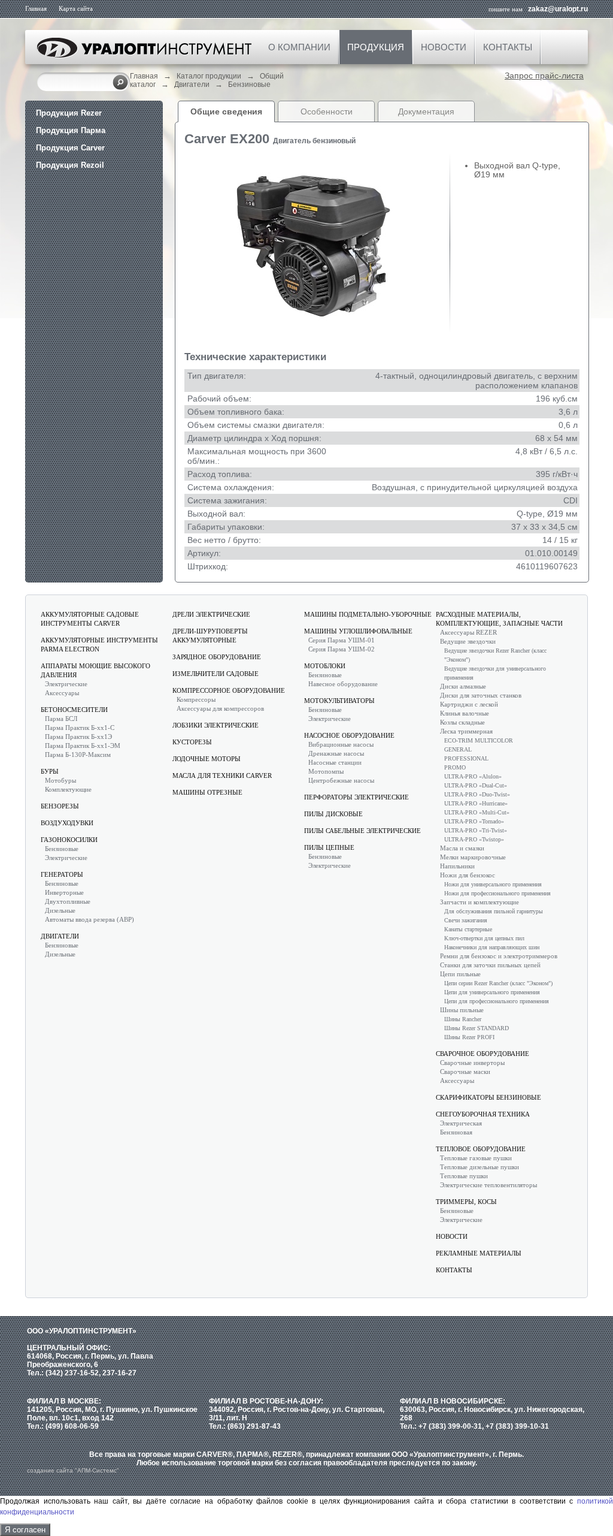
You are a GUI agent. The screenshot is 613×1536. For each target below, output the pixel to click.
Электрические (66, 683)
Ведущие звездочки (468, 641)
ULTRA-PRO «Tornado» (474, 821)
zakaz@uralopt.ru (558, 9)
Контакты (507, 47)
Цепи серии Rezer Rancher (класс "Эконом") (498, 983)
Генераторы (62, 874)
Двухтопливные (67, 901)
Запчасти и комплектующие (479, 902)
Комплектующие (68, 789)
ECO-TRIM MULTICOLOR (478, 740)
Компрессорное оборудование (228, 690)
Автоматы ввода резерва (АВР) (89, 919)
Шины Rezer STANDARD (476, 1028)
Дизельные (60, 910)
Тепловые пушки (464, 1175)
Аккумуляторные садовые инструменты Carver (90, 619)
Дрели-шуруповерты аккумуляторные (210, 635)
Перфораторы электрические (356, 797)
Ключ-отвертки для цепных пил (484, 938)
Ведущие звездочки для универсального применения (495, 673)
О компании (299, 47)
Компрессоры (196, 699)
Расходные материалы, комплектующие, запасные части (499, 619)
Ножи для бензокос (467, 875)
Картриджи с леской (469, 704)
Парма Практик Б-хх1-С (79, 727)
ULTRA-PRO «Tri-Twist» (475, 830)
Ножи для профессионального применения (497, 893)
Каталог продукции (209, 76)
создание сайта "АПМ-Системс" (73, 1470)
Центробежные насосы (341, 780)
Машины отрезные (207, 792)
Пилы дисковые (333, 813)
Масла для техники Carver (222, 775)
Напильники (457, 866)
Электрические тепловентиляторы (488, 1184)
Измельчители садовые (215, 673)
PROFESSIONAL (466, 758)
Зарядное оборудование (216, 656)
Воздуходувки (67, 822)
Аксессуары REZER (468, 632)
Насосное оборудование (349, 735)
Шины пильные (462, 1009)
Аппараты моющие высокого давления (95, 670)
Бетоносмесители (74, 709)
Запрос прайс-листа (544, 75)
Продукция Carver (70, 147)
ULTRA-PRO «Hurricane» (476, 803)
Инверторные (64, 892)
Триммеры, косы (466, 1201)
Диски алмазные (463, 686)
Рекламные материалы (478, 1253)
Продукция (375, 47)
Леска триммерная (466, 731)
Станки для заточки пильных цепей (490, 964)
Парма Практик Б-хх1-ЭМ (82, 745)
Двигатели (192, 84)
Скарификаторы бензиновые (488, 1097)
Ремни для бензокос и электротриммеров (498, 955)
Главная (36, 8)
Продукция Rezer (69, 112)
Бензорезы (60, 806)
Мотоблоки (324, 665)
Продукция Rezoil (70, 165)
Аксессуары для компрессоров (220, 708)
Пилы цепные (329, 847)
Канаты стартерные (468, 929)
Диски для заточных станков (480, 695)
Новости (443, 47)
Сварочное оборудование (482, 1053)
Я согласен (25, 1529)
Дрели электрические (211, 614)
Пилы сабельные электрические (362, 830)
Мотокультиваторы (339, 700)
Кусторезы (192, 742)
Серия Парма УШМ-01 (341, 640)
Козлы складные (462, 722)
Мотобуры (60, 780)
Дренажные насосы (336, 753)
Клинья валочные (464, 713)
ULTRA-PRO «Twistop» (474, 839)
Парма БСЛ (61, 718)
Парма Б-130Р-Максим (78, 754)
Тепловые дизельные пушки (479, 1166)
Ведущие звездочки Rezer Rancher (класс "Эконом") (495, 655)
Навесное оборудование (343, 683)
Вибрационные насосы (341, 744)
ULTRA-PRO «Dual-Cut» (475, 785)
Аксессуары (62, 692)
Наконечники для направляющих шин (491, 947)
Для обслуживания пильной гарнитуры (493, 911)
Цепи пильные (460, 973)
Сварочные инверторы (472, 1062)
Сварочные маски (465, 1071)
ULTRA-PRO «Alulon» (473, 776)
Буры (50, 771)
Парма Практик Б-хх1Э (78, 736)
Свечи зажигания (465, 920)
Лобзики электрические (215, 725)
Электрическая (461, 1123)
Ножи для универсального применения (493, 884)
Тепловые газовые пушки (476, 1157)
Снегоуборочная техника (483, 1114)
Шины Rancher (462, 1019)
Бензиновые (249, 84)
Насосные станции (335, 762)
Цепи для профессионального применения (496, 1001)
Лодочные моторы (206, 758)
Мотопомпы (326, 771)
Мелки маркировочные (473, 857)
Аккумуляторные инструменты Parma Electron (99, 644)
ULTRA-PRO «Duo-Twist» (477, 794)
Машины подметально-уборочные (368, 614)
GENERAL (458, 749)
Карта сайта (76, 8)
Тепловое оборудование (481, 1148)
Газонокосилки (69, 839)
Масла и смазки (462, 848)
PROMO (455, 767)
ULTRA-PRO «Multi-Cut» (476, 812)
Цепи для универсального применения (492, 992)
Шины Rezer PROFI (469, 1037)
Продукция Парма (70, 130)
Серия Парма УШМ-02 (341, 649)
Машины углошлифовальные (358, 631)
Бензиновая (456, 1132)
